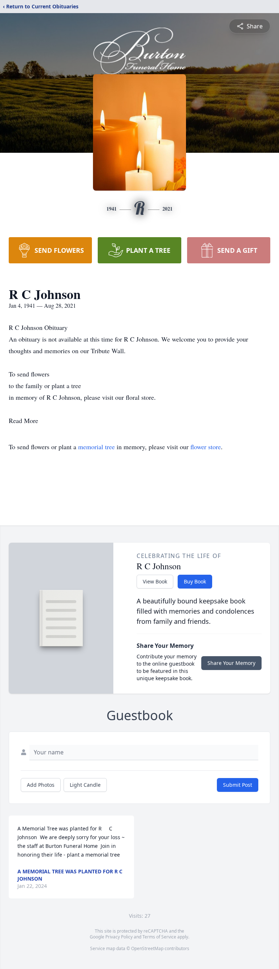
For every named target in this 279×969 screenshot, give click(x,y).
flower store (205, 446)
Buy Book (195, 581)
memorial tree (96, 446)
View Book (155, 581)
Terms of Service (159, 937)
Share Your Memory (231, 662)
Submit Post (237, 784)
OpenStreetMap (147, 948)
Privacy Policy (119, 937)
